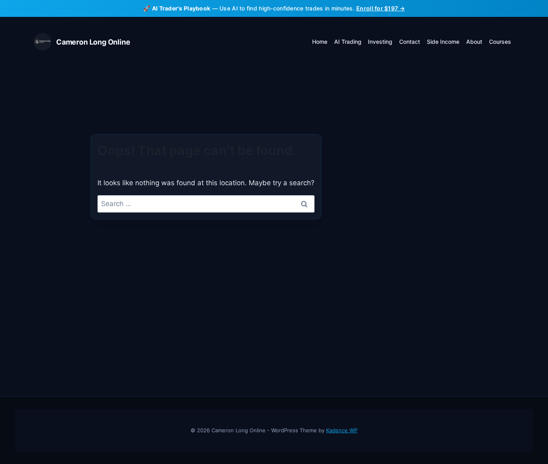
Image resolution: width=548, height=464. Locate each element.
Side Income (443, 41)
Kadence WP (341, 430)
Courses (500, 41)
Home (319, 41)
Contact (409, 41)
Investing (380, 41)
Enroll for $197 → (380, 8)
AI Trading (347, 41)
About (474, 41)
